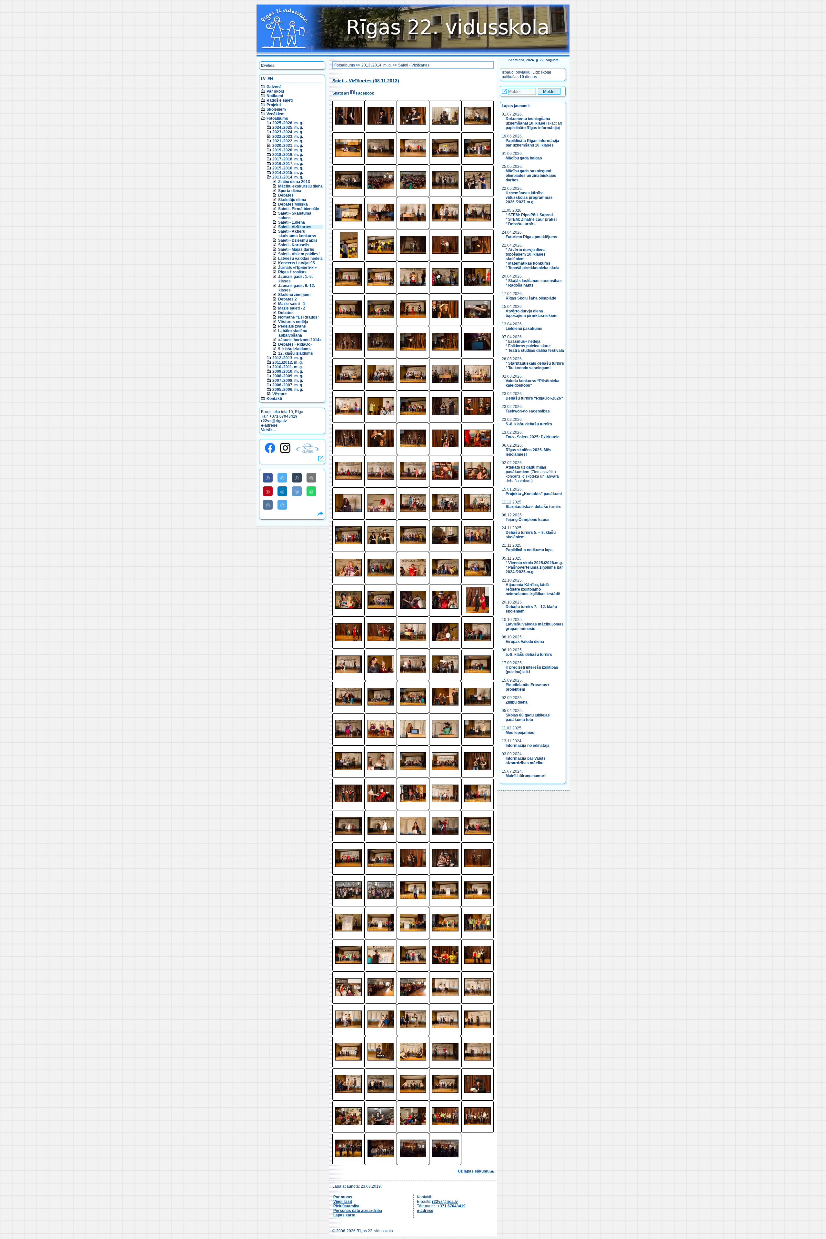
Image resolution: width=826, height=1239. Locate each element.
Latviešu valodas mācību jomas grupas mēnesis (535, 626)
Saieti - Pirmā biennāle (298, 209)
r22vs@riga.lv (274, 421)
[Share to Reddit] (297, 491)
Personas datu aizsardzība (357, 1210)
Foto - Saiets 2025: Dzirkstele (532, 437)
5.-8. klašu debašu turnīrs (529, 424)
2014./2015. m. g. (287, 172)
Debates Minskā (293, 204)
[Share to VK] (268, 505)
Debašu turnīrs (522, 224)
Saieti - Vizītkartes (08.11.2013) (365, 80)
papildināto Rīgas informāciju (532, 128)
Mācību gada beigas (524, 158)
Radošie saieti (280, 100)
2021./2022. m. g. (287, 141)
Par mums (342, 1197)
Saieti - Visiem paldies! (299, 254)
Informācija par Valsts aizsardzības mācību (526, 760)
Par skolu (275, 91)
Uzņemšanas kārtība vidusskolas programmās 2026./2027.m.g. (529, 197)
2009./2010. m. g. (287, 371)
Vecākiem (276, 114)
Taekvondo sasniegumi (529, 368)
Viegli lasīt (342, 1201)
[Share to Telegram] (282, 505)
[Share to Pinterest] (268, 491)
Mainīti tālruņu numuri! (526, 776)
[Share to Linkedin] (282, 491)
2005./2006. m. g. (287, 389)
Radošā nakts (521, 285)
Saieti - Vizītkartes (294, 227)
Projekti (274, 105)
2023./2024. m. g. (287, 132)
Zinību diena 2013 (294, 181)
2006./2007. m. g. (287, 385)
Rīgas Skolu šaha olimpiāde (531, 298)
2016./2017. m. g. (287, 163)
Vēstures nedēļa (293, 322)
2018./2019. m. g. (287, 154)
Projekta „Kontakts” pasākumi (534, 494)
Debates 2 (287, 299)
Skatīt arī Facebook (353, 93)
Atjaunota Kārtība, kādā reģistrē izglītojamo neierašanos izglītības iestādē (533, 589)
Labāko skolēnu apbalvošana (292, 333)
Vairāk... (268, 430)
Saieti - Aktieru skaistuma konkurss (297, 233)
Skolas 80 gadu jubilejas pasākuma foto (528, 717)
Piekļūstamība (346, 1206)
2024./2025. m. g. (287, 127)
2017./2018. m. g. (287, 159)
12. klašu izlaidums (295, 353)
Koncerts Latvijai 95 (296, 263)
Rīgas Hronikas (292, 272)
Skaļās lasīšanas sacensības (535, 281)
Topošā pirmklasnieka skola (533, 268)
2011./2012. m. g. (287, 362)
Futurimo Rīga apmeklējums (531, 237)
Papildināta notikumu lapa (529, 550)
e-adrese (269, 425)
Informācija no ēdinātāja (527, 745)
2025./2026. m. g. (287, 123)
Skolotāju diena (292, 200)
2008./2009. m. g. (287, 376)
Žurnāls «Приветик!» (297, 267)
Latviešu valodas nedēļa (300, 258)
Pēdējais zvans (292, 326)
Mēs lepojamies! (521, 732)
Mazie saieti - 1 (291, 303)
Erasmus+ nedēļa (524, 341)
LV (263, 78)
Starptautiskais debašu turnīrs (536, 363)
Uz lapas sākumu (473, 1171)
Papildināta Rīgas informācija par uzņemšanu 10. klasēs (532, 142)
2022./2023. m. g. (287, 136)
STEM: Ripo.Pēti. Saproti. (531, 215)
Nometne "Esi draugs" (298, 317)
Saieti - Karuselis (293, 245)
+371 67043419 (283, 416)
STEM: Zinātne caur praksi (532, 219)
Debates (286, 195)
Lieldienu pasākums (524, 328)
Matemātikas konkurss (529, 263)
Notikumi (275, 96)
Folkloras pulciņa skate (529, 346)
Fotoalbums (277, 118)
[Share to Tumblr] (297, 477)
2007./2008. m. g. (287, 380)
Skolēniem (276, 109)
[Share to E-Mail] (311, 477)
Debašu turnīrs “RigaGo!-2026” (534, 398)
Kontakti (274, 398)
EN (270, 78)
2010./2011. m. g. (287, 367)
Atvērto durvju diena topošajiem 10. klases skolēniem (526, 254)
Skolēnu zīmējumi (294, 294)
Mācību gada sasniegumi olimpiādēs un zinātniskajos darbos (531, 175)
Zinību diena (517, 702)
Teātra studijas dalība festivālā (536, 350)
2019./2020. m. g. (287, 150)
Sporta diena (289, 190)
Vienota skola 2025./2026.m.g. (535, 563)
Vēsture (279, 394)
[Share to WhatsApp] (311, 491)
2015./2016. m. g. (287, 168)
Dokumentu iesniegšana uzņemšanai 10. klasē (528, 121)
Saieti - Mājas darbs (296, 249)
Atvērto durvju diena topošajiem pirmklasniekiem (532, 313)
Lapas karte (344, 1215)
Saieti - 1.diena (291, 222)
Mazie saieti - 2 (291, 308)
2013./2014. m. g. (287, 177)
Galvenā (274, 87)
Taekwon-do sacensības (528, 411)
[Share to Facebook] (268, 477)
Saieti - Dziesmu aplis (297, 240)
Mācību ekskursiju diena (300, 186)
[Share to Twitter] (282, 477)
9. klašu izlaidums (294, 349)
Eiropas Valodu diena (525, 641)
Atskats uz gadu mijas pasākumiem (526, 469)
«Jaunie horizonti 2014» (300, 340)
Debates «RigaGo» (295, 344)
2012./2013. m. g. (287, 358)
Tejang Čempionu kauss (527, 519)
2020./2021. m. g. (287, 145)
